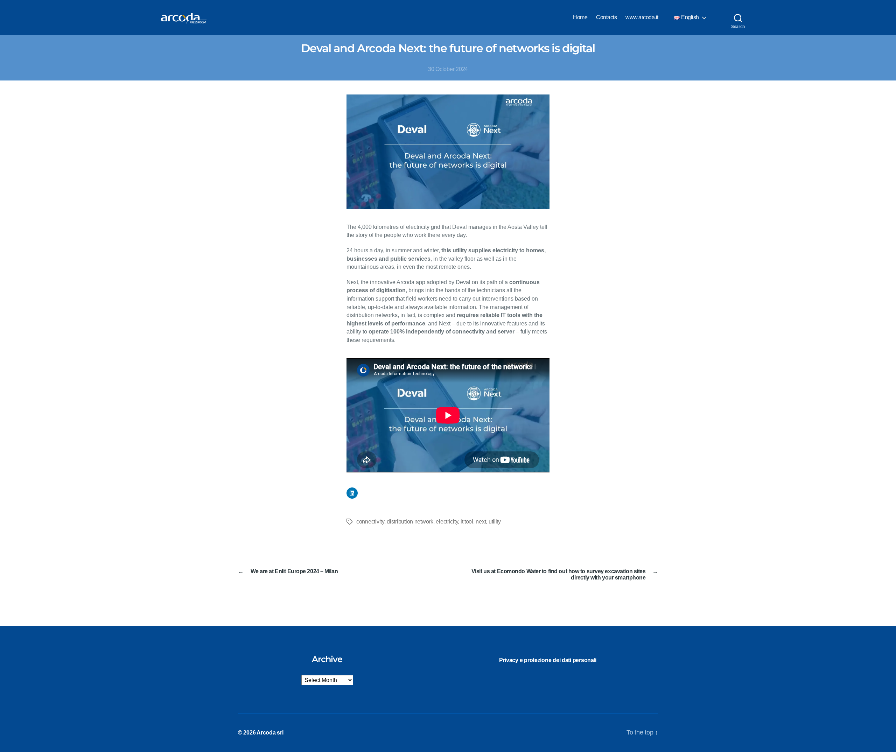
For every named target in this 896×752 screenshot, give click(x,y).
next (481, 522)
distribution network (410, 522)
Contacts (606, 17)
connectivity (370, 522)
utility (495, 522)
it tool (467, 522)
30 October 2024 (448, 69)
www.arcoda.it (641, 17)
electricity (447, 522)
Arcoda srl (270, 733)
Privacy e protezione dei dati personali (547, 660)
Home (580, 17)
